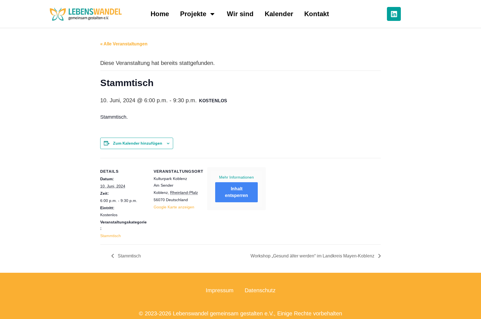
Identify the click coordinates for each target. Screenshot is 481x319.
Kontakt (316, 14)
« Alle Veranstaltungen (124, 44)
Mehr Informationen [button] (236, 177)
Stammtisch (110, 235)
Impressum (220, 290)
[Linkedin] (394, 14)
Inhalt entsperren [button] (236, 192)
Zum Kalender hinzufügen (137, 143)
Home (160, 14)
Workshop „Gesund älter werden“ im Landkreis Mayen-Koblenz (313, 256)
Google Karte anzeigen (174, 207)
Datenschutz (260, 290)
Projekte (193, 14)
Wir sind (240, 14)
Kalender (279, 14)
